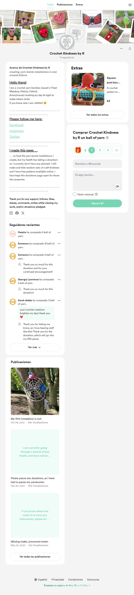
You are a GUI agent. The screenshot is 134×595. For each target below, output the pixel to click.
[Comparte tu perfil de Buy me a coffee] (129, 48)
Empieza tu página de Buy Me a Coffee (66, 585)
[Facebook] (17, 213)
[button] (50, 4)
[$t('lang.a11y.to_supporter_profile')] (19, 264)
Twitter (14, 137)
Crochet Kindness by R (67, 53)
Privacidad (58, 579)
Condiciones (75, 579)
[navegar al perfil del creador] (67, 42)
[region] (97, 92)
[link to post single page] (34, 396)
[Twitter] (23, 213)
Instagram (16, 131)
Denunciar (93, 579)
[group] (34, 396)
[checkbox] (83, 194)
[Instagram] (11, 213)
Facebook (16, 125)
